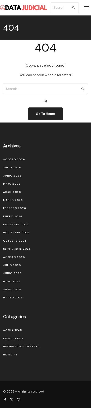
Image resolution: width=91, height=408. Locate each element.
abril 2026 (12, 192)
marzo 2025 (13, 297)
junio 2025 (12, 273)
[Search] (73, 7)
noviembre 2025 (16, 232)
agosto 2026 (14, 159)
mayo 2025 (12, 281)
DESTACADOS (13, 338)
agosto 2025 (14, 257)
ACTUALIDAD (12, 330)
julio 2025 (12, 265)
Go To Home (45, 114)
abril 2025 (12, 289)
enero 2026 (12, 216)
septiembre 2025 (17, 249)
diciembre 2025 (16, 224)
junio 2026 (12, 175)
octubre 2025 (15, 240)
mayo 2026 (12, 183)
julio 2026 (12, 167)
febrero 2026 (14, 208)
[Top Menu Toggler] (86, 7)
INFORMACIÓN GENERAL (21, 346)
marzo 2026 (13, 200)
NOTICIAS (10, 354)
